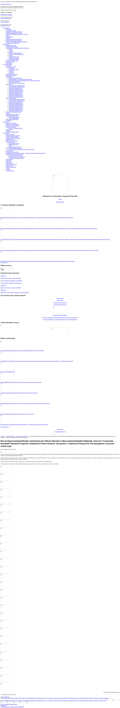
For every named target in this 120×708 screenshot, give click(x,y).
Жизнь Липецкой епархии (12, 132)
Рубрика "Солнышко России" (16, 128)
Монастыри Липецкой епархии (13, 111)
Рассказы (8, 169)
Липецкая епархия (7, 64)
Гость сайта (9, 162)
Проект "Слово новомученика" (16, 54)
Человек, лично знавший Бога (8, 371)
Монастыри (9, 63)
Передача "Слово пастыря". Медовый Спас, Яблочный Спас (15, 292)
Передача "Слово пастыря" (12, 124)
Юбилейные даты (10, 139)
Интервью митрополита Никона (13, 40)
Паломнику (9, 120)
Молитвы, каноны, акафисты (13, 135)
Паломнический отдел (60, 431)
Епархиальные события (11, 74)
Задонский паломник (14, 116)
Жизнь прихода (9, 163)
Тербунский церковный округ (16, 94)
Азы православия (10, 134)
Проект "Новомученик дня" (15, 53)
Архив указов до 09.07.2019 (12, 43)
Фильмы (11, 55)
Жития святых (9, 150)
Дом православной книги (12, 119)
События (11, 51)
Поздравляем (60, 429)
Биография (8, 29)
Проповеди (11, 70)
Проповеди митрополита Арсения (14, 31)
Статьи (7, 168)
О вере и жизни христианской (13, 138)
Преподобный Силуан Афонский (17, 157)
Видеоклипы (9, 129)
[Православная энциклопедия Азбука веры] (29, 703)
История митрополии (11, 45)
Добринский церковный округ (16, 90)
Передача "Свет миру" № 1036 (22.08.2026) (11, 278)
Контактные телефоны (6, 14)
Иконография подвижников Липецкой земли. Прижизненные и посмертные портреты (21, 382)
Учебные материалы (14, 58)
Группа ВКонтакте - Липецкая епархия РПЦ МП (12, 706)
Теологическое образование (15, 78)
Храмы (7, 113)
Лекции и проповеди (11, 127)
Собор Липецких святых (12, 46)
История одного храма (11, 164)
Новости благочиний (11, 98)
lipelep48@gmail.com (5, 25)
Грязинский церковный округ (16, 89)
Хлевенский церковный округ (16, 96)
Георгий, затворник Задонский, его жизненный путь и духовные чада (17, 414)
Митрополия (6, 44)
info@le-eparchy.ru (5, 22)
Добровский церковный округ (16, 91)
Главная (2, 436)
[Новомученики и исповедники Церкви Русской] (4, 703)
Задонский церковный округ (15, 93)
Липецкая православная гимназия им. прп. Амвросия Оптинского (24, 80)
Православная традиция (12, 140)
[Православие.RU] (23, 703)
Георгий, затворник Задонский (16, 158)
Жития (10, 49)
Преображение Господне (15, 147)
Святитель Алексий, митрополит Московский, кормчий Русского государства (19, 392)
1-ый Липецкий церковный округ (17, 85)
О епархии (8, 65)
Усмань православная (14, 118)
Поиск (2, 268)
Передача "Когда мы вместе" (13, 125)
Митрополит (6, 28)
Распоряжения (9, 36)
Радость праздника (10, 142)
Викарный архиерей (11, 66)
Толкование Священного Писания (14, 148)
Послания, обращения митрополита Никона (16, 41)
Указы (7, 35)
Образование (9, 76)
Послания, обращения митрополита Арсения (16, 34)
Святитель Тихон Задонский (15, 155)
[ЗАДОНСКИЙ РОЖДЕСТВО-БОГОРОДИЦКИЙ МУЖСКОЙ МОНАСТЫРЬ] (110, 700)
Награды (8, 38)
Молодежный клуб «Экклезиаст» (17, 83)
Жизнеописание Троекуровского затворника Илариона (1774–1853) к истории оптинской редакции (24, 424)
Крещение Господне (13, 144)
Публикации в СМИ (14, 59)
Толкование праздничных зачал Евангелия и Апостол (21, 149)
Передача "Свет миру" (11, 123)
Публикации (6, 133)
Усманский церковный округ (16, 95)
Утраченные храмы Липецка (13, 114)
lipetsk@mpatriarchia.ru (6, 18)
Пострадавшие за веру (14, 56)
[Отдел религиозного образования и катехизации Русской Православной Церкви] (16, 703)
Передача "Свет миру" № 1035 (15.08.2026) (11, 287)
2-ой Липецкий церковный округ (17, 86)
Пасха (10, 145)
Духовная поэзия (10, 170)
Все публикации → (5, 427)
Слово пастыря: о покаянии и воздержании (11, 283)
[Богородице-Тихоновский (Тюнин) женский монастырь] (116, 700)
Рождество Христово (14, 143)
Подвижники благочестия (12, 152)
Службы (11, 50)
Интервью (11, 71)
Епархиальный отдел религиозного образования (20, 79)
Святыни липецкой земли (12, 60)
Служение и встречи (11, 30)
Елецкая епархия (10, 61)
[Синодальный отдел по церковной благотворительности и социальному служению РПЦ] (10, 703)
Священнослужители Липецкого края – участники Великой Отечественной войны (25, 153)
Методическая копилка (14, 81)
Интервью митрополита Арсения (14, 33)
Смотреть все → (4, 262)
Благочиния (9, 84)
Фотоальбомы (9, 165)
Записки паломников (11, 167)
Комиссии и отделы (10, 75)
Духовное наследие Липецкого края (14, 154)
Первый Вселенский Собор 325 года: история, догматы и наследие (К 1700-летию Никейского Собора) (25, 403)
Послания (11, 73)
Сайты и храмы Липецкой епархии (9, 704)
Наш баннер (3, 705)
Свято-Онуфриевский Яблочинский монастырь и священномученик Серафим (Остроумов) (22, 350)
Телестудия (6, 121)
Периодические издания (12, 115)
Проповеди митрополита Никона (14, 39)
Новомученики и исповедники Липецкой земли (17, 48)
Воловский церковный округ (16, 88)
